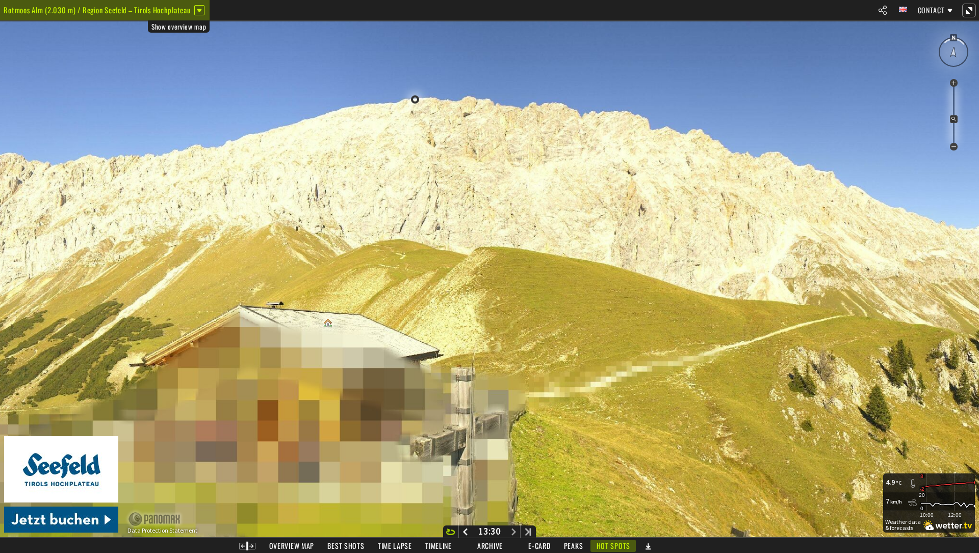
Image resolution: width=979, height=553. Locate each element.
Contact (931, 10)
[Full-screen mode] (969, 10)
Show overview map (178, 26)
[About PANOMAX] (159, 519)
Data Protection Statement (162, 530)
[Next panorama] (513, 531)
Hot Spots (613, 545)
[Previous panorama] (465, 531)
